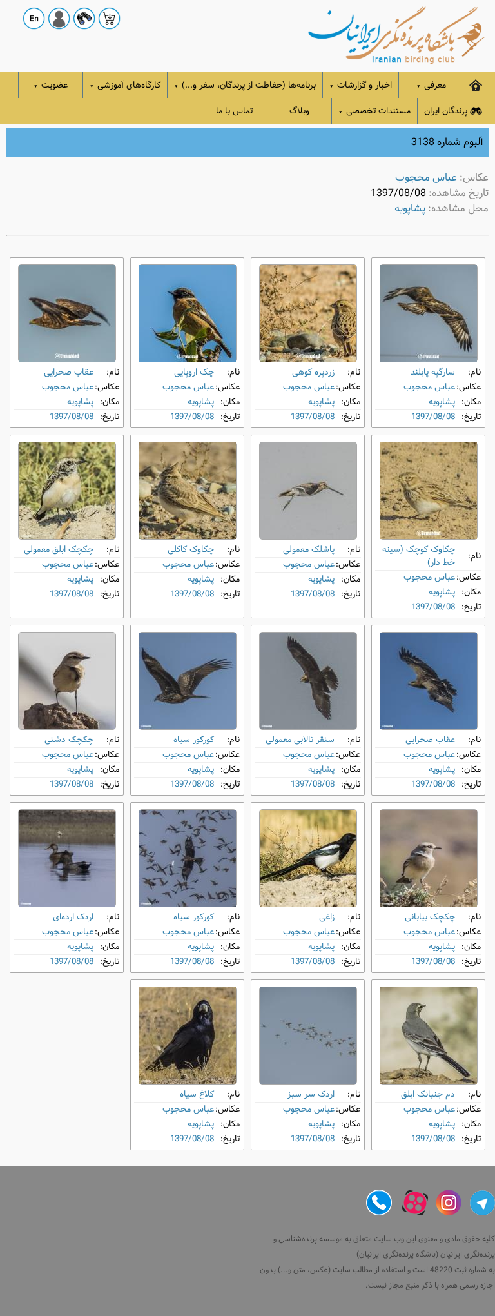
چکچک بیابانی (430, 917)
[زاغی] (308, 858)
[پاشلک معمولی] (308, 491)
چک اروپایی (194, 372)
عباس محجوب (426, 177)
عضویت (51, 85)
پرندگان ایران (445, 111)
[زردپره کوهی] (308, 313)
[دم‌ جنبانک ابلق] (429, 1036)
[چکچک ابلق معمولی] (67, 491)
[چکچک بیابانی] (429, 858)
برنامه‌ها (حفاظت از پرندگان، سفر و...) (245, 85)
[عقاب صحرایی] (67, 313)
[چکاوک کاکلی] (188, 491)
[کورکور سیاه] (188, 681)
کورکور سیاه (193, 739)
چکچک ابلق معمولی (58, 549)
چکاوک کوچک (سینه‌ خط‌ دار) (418, 556)
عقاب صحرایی (68, 372)
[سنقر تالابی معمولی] (308, 681)
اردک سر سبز (311, 1094)
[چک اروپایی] (188, 313)
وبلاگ (299, 111)
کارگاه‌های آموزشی (125, 85)
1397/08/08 (433, 416)
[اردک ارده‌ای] (67, 858)
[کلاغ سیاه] (188, 1036)
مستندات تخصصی (374, 111)
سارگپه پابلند (433, 372)
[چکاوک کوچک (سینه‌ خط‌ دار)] (429, 491)
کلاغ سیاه (197, 1094)
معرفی (431, 85)
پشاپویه (409, 208)
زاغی (327, 917)
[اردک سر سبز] (308, 1036)
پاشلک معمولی (309, 549)
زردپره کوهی (313, 372)
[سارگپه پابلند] (429, 313)
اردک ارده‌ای (73, 917)
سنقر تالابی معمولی (300, 739)
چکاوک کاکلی (191, 549)
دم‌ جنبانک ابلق (428, 1094)
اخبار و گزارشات (360, 85)
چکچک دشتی (68, 739)
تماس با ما (234, 111)
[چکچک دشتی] (67, 681)
